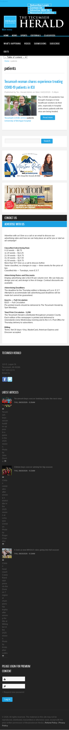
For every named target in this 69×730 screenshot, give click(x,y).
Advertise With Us (40, 10)
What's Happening (12, 43)
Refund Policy (51, 723)
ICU (25, 118)
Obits (6, 51)
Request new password (14, 692)
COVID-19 (18, 118)
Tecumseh (8, 118)
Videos (27, 43)
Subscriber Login (39, 5)
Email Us (6, 373)
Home (6, 35)
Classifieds (49, 35)
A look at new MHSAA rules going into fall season (36, 550)
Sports (24, 35)
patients (30, 118)
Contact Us (36, 7)
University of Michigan (14, 121)
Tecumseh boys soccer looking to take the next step (38, 399)
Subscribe (55, 43)
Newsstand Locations (42, 12)
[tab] (34, 218)
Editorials (36, 35)
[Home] (34, 27)
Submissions (40, 43)
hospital (27, 121)
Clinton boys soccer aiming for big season (33, 467)
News (14, 35)
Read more (49, 118)
